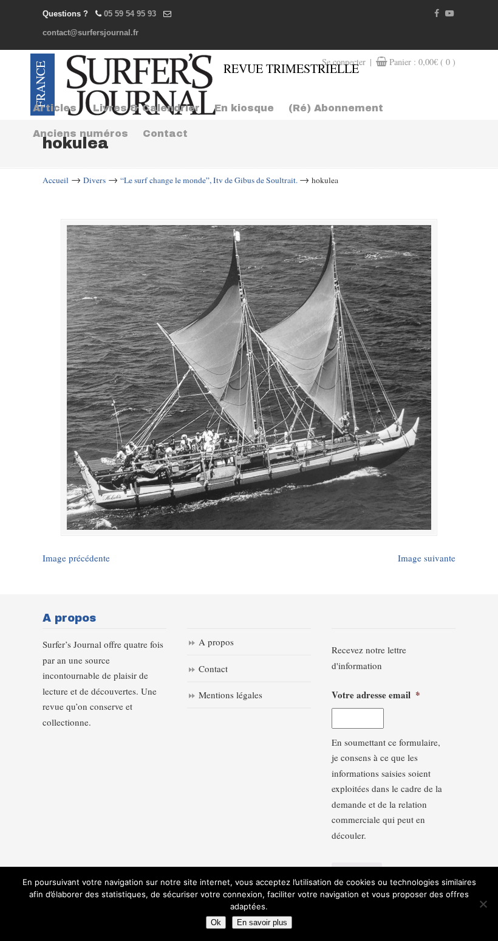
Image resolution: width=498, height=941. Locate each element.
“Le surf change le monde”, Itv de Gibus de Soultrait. (209, 180)
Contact (213, 668)
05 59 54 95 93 (130, 13)
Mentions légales (230, 695)
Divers (94, 180)
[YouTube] (449, 13)
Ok (216, 922)
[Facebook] (437, 13)
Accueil (56, 180)
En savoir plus (262, 922)
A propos (216, 642)
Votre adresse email (376, 695)
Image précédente (76, 558)
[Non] (483, 904)
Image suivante (426, 558)
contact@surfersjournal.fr (90, 32)
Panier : (422, 62)
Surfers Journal (141, 85)
